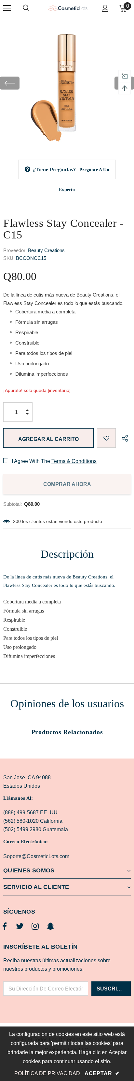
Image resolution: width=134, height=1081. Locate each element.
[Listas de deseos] (106, 438)
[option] (67, 83)
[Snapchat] (50, 926)
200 (17, 521)
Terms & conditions (74, 461)
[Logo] (67, 8)
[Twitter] (20, 926)
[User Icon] (105, 8)
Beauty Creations (46, 250)
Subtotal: (12, 504)
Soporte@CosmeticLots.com (36, 856)
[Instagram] (35, 926)
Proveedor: (15, 250)
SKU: (9, 258)
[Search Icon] (32, 8)
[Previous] (10, 83)
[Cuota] (123, 438)
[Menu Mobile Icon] (7, 8)
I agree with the (31, 461)
